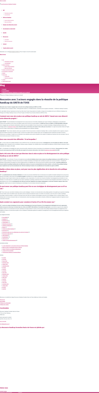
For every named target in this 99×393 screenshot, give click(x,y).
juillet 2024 (4, 277)
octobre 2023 (5, 285)
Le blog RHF (7, 76)
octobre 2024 (5, 276)
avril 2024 (4, 281)
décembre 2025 (5, 262)
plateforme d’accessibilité (50, 150)
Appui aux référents (8, 68)
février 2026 (4, 261)
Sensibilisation (5, 237)
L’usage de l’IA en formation (7, 250)
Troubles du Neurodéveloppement (9, 240)
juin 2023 (4, 287)
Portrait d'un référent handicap (8, 229)
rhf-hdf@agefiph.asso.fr (5, 324)
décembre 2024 (5, 274)
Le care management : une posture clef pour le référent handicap (15, 246)
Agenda (3, 73)
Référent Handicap (5, 65)
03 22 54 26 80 (3, 321)
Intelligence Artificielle (6, 225)
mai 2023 (4, 289)
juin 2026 (4, 258)
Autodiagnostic (5, 220)
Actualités (4, 219)
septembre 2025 (5, 266)
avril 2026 (4, 259)
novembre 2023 (5, 284)
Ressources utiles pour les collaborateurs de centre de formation (15, 232)
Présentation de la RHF (9, 61)
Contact (3, 79)
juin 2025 (4, 267)
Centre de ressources (9, 78)
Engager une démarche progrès (8, 69)
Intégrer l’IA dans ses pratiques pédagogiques (11, 249)
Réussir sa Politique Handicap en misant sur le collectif (16, 92)
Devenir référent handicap (9, 66)
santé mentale (5, 235)
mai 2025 (4, 269)
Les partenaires (7, 63)
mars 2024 (4, 282)
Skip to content (3, 0)
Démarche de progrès (6, 224)
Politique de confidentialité (5, 303)
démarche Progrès (12, 126)
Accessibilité (4, 217)
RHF (3, 60)
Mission (3, 227)
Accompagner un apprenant (7, 71)
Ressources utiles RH (6, 234)
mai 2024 (4, 279)
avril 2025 (4, 271)
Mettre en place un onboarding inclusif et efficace (12, 247)
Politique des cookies (4, 304)
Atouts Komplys (25, 392)
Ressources (4, 74)
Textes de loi (5, 238)
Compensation (5, 222)
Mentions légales (15, 392)
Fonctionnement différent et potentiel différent (11, 252)
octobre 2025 (5, 264)
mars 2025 (4, 272)
